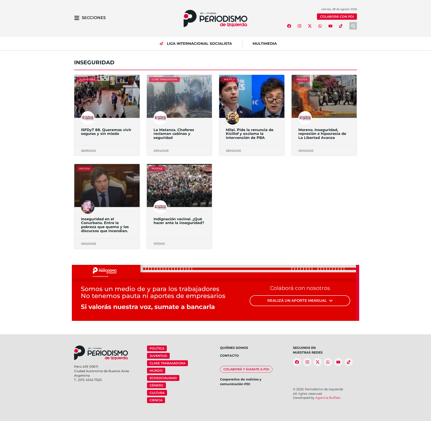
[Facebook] (289, 26)
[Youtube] (330, 26)
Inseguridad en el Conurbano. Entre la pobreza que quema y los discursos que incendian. (105, 225)
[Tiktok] (341, 26)
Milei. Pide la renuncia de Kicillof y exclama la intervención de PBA (249, 134)
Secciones (94, 17)
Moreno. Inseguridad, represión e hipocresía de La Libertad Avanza (322, 134)
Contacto (229, 356)
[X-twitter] (310, 26)
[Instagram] (299, 26)
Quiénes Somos (234, 348)
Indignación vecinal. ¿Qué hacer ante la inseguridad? (179, 221)
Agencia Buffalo (328, 398)
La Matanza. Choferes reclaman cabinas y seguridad (174, 134)
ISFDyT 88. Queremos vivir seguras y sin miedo (106, 132)
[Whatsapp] (320, 26)
